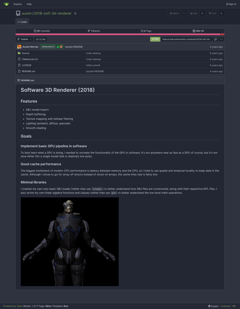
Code (24, 21)
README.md (28, 71)
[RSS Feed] (75, 13)
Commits (43, 30)
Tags (147, 30)
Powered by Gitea (12, 306)
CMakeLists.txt (30, 59)
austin (27, 13)
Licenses (225, 306)
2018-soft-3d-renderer (53, 13)
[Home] (6, 4)
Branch (95, 30)
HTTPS (155, 39)
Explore (18, 4)
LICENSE (26, 65)
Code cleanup (93, 53)
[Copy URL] (215, 39)
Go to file (40, 39)
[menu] (221, 39)
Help (29, 4)
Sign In (232, 4)
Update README (74, 46)
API (234, 306)
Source (25, 53)
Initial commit (93, 65)
